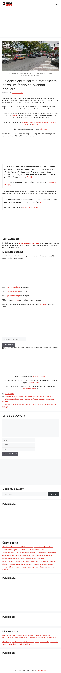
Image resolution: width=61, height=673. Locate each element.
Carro (25, 396)
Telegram (34, 124)
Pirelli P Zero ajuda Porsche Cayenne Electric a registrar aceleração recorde (27, 564)
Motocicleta (32, 396)
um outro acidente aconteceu (29, 243)
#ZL (41, 202)
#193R (29, 177)
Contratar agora (33, 382)
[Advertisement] (30, 22)
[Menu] (57, 4)
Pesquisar (53, 494)
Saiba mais (43, 129)
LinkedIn (53, 122)
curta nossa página (13, 287)
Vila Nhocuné (41, 396)
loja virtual (15, 300)
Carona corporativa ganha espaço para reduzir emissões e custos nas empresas (29, 561)
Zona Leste (50, 396)
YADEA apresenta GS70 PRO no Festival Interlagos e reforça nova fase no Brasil (29, 552)
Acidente (8, 396)
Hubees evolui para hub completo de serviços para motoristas (23, 558)
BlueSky (35, 376)
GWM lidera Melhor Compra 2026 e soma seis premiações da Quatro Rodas (27, 547)
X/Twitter (25, 122)
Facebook (32, 122)
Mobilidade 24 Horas (30, 389)
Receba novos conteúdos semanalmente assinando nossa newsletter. (19, 335)
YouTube (47, 122)
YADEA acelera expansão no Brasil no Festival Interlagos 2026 (23, 550)
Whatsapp (43, 304)
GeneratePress (41, 670)
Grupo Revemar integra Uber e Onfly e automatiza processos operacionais (27, 555)
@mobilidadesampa (13, 291)
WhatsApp (15, 115)
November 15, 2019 (30, 207)
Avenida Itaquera (17, 396)
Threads (42, 376)
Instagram (39, 122)
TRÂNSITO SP (9, 394)
